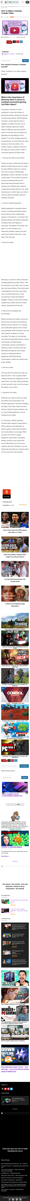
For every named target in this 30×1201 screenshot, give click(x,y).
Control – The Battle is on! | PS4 (15, 703)
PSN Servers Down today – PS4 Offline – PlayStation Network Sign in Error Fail (15, 1069)
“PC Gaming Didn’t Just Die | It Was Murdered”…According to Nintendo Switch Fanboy (15, 1022)
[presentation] (3, 792)
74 (19, 964)
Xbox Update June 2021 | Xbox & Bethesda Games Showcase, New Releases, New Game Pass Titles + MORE (13, 1186)
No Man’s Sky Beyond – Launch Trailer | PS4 (15, 721)
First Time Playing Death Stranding (15, 629)
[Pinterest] (8, 1089)
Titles (13, 944)
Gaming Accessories (12, 6)
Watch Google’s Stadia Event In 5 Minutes (13, 1041)
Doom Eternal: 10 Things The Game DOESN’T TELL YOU (15, 666)
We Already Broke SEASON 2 (15, 738)
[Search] (23, 2)
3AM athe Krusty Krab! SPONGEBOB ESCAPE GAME (15, 647)
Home (2, 6)
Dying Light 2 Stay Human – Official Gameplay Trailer (14, 1175)
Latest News (14, 953)
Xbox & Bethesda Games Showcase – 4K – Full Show (14, 1163)
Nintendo (14, 929)
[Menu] (2, 2)
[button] (7, 804)
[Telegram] (11, 1089)
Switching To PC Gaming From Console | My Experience (15, 756)
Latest (6, 6)
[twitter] (2, 1089)
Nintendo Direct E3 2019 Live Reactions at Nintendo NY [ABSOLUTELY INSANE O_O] (19, 926)
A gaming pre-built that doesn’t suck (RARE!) (14, 987)
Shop (27, 2)
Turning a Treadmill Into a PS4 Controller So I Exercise (15, 685)
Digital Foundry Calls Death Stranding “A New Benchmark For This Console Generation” (19, 961)
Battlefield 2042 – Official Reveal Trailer (10, 1173)
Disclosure (15, 861)
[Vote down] (5, 17)
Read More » (5, 856)
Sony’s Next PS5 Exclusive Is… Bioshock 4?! (11, 1180)
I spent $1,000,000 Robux (11, 847)
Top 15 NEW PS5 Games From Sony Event (13, 1004)
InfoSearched (6, 37)
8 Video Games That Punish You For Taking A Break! (14, 1182)
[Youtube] (5, 1089)
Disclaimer (24, 1197)
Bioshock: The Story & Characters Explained (12, 1177)
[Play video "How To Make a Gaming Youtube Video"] (15, 86)
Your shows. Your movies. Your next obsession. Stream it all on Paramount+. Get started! (15, 886)
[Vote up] (8, 17)
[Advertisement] (15, 262)
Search (25, 60)
